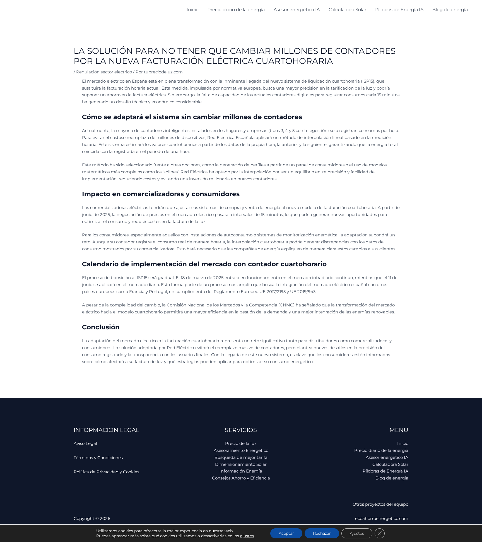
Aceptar (286, 533)
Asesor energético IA (297, 9)
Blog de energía (450, 9)
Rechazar (322, 533)
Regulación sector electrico (104, 72)
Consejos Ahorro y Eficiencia (241, 478)
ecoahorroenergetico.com (381, 518)
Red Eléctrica (180, 347)
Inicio (193, 9)
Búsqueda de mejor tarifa (241, 457)
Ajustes (357, 533)
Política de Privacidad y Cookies (106, 471)
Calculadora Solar (347, 9)
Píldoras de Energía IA (399, 9)
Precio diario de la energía (236, 9)
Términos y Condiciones (98, 457)
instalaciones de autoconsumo (220, 235)
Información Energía (241, 471)
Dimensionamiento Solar (241, 464)
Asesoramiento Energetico (241, 450)
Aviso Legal (85, 443)
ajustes (247, 535)
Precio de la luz (241, 443)
